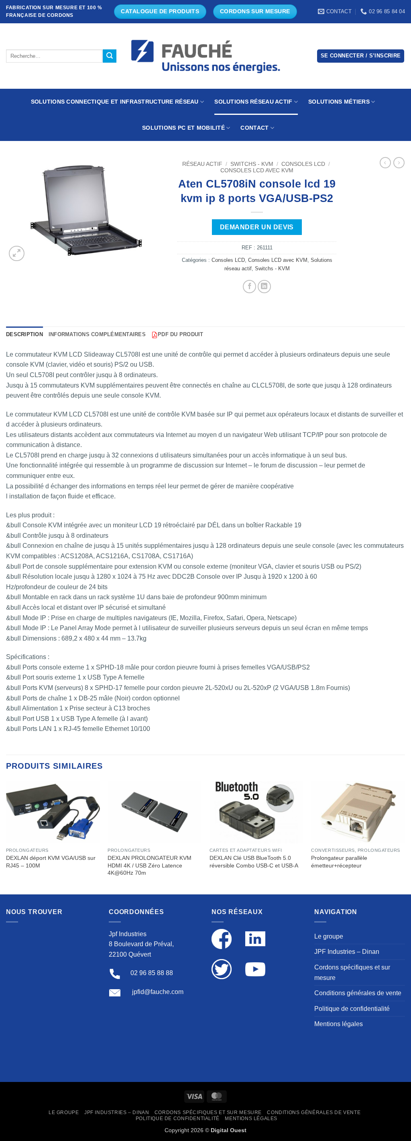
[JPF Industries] (205, 56)
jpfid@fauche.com (157, 991)
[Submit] (109, 56)
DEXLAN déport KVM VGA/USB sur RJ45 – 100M (51, 862)
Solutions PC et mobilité (183, 128)
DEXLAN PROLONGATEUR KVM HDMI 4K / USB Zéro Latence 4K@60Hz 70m (149, 865)
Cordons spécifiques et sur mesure (352, 972)
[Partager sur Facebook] (249, 286)
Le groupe (328, 936)
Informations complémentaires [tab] (97, 334)
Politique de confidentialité (352, 1008)
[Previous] (6, 837)
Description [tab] (24, 334)
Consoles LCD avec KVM (256, 170)
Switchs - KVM (251, 164)
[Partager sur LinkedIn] (264, 286)
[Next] (405, 837)
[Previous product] (399, 162)
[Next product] (385, 162)
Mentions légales (338, 1024)
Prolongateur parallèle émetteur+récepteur (339, 862)
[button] (361, 56)
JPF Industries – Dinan (346, 951)
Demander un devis (257, 227)
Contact (254, 128)
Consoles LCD (303, 164)
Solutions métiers (339, 101)
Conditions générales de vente (357, 993)
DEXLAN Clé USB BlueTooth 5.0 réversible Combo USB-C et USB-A (254, 862)
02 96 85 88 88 (151, 973)
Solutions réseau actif (253, 101)
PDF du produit (180, 334)
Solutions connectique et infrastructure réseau (115, 101)
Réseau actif (202, 164)
